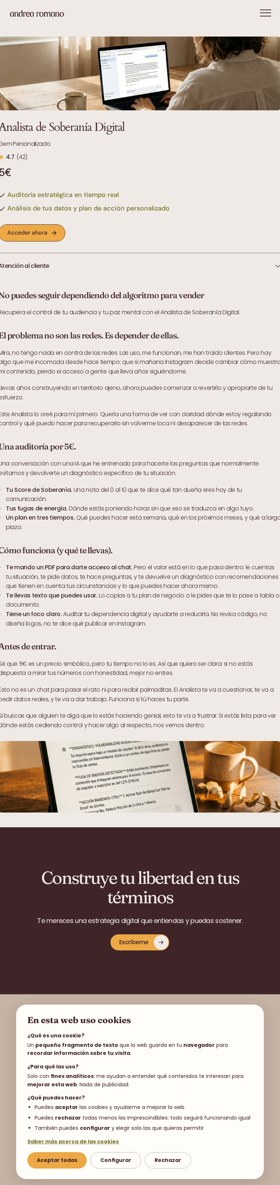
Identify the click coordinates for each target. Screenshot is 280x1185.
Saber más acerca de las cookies (73, 1141)
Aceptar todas (57, 1160)
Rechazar (168, 1160)
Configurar (115, 1160)
